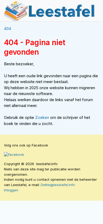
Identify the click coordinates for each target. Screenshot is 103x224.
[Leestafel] (49, 10)
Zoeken (42, 117)
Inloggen (11, 190)
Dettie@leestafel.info (58, 185)
